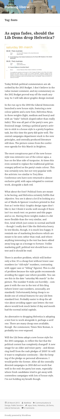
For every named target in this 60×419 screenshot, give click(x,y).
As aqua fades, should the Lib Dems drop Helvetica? (29, 35)
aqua (30, 405)
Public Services (17, 405)
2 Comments (29, 408)
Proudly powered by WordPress (18, 415)
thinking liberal (17, 7)
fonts (35, 405)
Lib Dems (50, 405)
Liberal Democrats (12, 408)
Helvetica (41, 405)
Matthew (27, 403)
